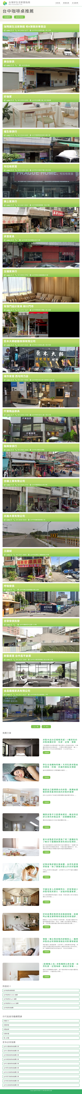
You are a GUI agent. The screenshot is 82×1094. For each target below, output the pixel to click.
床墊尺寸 (6, 1021)
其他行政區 (19, 17)
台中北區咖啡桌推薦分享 (11, 1085)
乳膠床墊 (6, 1034)
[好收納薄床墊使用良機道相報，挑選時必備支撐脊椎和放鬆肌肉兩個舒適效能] (41, 922)
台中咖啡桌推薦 (8, 1008)
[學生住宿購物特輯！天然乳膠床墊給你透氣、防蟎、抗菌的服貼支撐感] (41, 772)
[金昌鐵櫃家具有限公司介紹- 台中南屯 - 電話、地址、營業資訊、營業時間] (41, 692)
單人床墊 (6, 1038)
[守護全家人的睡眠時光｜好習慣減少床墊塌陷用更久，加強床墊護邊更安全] (41, 897)
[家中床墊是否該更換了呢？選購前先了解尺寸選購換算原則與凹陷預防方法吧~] (41, 847)
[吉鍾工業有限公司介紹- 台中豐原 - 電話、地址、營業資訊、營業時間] (41, 482)
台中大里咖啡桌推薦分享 (11, 1051)
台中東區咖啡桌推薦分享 (11, 1059)
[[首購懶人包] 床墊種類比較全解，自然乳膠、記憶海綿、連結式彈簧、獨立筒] (41, 971)
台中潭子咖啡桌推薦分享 (11, 1076)
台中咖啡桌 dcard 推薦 (11, 1003)
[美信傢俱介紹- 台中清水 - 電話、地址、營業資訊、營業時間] (41, 63)
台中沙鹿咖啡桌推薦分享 (11, 1063)
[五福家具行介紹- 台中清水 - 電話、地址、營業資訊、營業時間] (41, 273)
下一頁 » (46, 726)
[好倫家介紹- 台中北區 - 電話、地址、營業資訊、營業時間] (41, 98)
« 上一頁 (35, 726)
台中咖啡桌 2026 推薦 (11, 995)
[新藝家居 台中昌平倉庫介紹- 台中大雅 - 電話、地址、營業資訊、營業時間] (41, 657)
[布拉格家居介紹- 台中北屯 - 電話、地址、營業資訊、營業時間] (41, 168)
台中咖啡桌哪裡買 (9, 990)
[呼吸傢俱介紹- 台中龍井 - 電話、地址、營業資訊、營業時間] (41, 587)
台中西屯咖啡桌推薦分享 (11, 1068)
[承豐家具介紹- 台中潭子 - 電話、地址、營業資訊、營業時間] (41, 238)
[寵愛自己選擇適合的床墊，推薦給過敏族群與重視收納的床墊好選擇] (41, 797)
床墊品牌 (6, 1029)
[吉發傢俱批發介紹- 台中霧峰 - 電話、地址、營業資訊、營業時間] (41, 622)
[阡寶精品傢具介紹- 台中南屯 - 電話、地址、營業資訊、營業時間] (41, 413)
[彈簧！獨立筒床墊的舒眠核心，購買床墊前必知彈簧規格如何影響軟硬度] (41, 947)
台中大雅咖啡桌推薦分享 (11, 1046)
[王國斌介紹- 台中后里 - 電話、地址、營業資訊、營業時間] (41, 552)
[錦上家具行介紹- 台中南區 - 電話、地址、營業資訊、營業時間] (41, 203)
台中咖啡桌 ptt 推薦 (10, 999)
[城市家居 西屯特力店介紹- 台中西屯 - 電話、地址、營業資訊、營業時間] (41, 378)
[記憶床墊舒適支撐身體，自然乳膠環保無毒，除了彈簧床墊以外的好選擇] (41, 872)
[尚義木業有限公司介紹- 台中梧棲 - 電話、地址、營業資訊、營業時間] (41, 517)
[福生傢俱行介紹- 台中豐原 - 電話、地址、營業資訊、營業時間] (41, 133)
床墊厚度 (6, 1025)
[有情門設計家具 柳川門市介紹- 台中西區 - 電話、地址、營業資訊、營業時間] (41, 308)
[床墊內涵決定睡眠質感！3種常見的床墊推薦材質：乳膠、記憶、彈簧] (41, 747)
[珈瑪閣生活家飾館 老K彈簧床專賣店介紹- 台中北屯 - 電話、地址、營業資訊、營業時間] (41, 28)
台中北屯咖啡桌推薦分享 (11, 1072)
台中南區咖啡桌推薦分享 (11, 1055)
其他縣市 (7, 17)
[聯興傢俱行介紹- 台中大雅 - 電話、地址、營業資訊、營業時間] (41, 448)
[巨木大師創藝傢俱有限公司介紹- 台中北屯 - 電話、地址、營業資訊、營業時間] (41, 343)
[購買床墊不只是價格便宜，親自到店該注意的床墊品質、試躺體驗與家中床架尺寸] (41, 822)
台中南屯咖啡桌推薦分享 (11, 1081)
